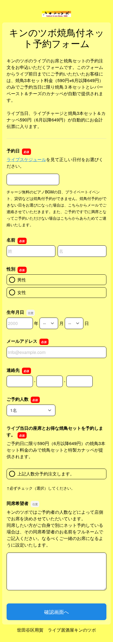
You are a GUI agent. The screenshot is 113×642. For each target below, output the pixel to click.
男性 (21, 280)
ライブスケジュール (26, 159)
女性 (21, 292)
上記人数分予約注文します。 (45, 473)
